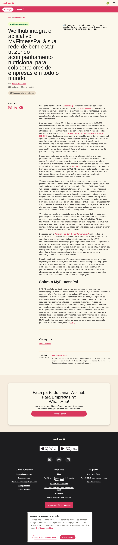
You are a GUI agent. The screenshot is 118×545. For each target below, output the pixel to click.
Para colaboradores (24, 474)
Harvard (74, 166)
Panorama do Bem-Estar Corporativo (71, 234)
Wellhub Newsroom (19, 84)
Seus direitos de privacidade (45, 537)
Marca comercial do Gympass (59, 497)
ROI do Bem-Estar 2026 (59, 484)
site (71, 322)
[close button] (114, 9)
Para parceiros (24, 486)
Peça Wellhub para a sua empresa (94, 478)
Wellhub (68, 106)
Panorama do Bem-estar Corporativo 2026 (59, 489)
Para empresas (24, 478)
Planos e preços (24, 490)
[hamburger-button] (114, 3)
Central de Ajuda (93, 474)
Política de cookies (44, 528)
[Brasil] (107, 3)
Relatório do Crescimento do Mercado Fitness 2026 (59, 479)
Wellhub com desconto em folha (24, 482)
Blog (10, 17)
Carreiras (59, 494)
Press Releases (45, 344)
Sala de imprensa (94, 482)
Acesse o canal (59, 414)
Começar (8, 10)
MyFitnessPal (85, 108)
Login (19, 9)
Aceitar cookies (68, 537)
